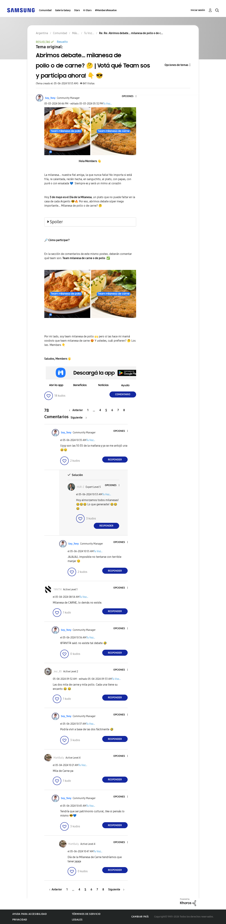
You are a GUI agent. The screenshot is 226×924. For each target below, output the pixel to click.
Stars (77, 10)
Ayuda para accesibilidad (29, 914)
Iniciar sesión (198, 10)
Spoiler (56, 221)
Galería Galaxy (63, 10)
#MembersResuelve (106, 10)
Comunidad (45, 10)
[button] (130, 96)
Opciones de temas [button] (176, 65)
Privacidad (19, 919)
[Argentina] (21, 10)
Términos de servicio (86, 914)
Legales (77, 919)
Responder (115, 459)
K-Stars (87, 10)
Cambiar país (140, 916)
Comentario (122, 394)
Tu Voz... (107, 103)
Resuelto (62, 41)
